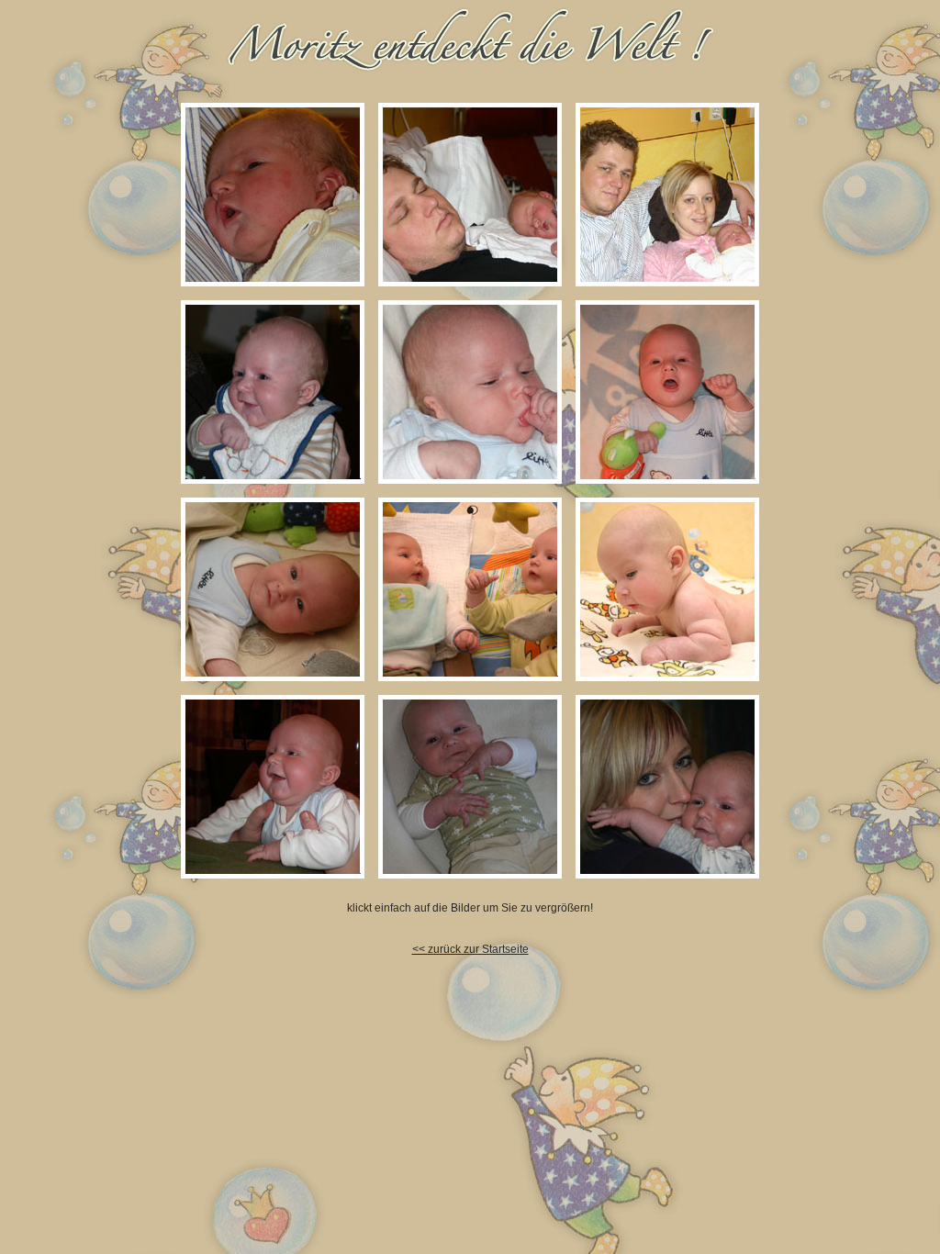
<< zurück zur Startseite (470, 949)
